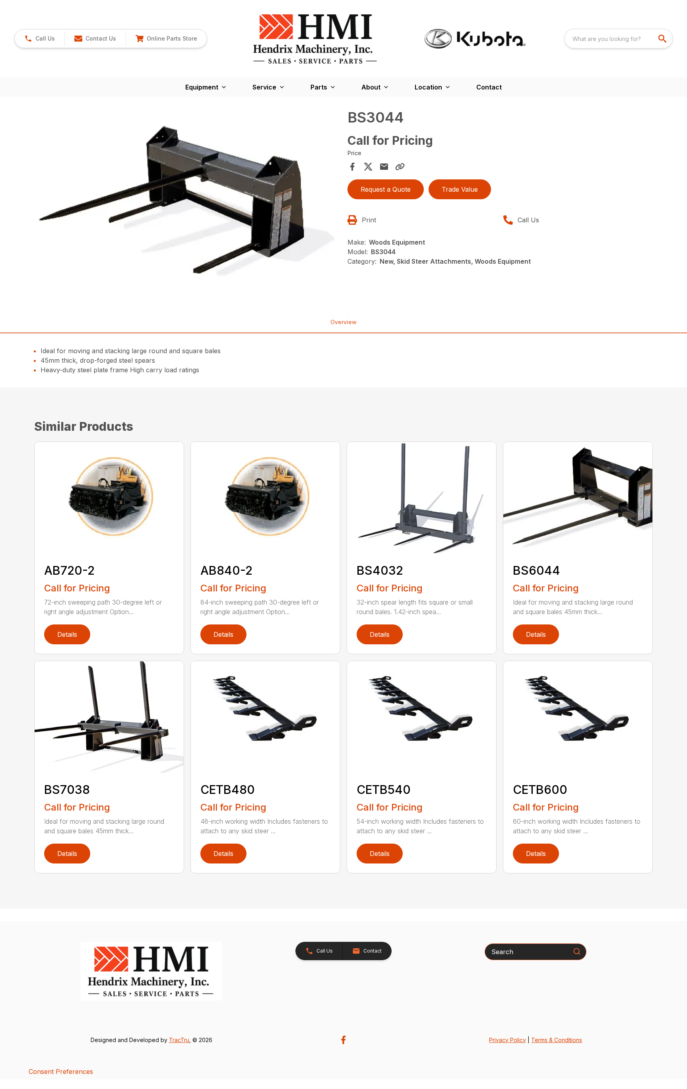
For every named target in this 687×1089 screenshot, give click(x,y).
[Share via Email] (384, 166)
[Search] (577, 951)
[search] (663, 38)
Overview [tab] (343, 322)
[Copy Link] (400, 166)
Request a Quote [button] (386, 189)
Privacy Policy (507, 1039)
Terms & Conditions (556, 1039)
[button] (39, 38)
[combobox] (619, 38)
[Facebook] (343, 1040)
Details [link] (67, 634)
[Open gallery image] (188, 200)
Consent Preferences (61, 1071)
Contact (489, 87)
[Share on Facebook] (352, 166)
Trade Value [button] (460, 189)
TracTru (179, 1039)
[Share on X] (368, 166)
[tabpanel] (188, 201)
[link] (166, 38)
